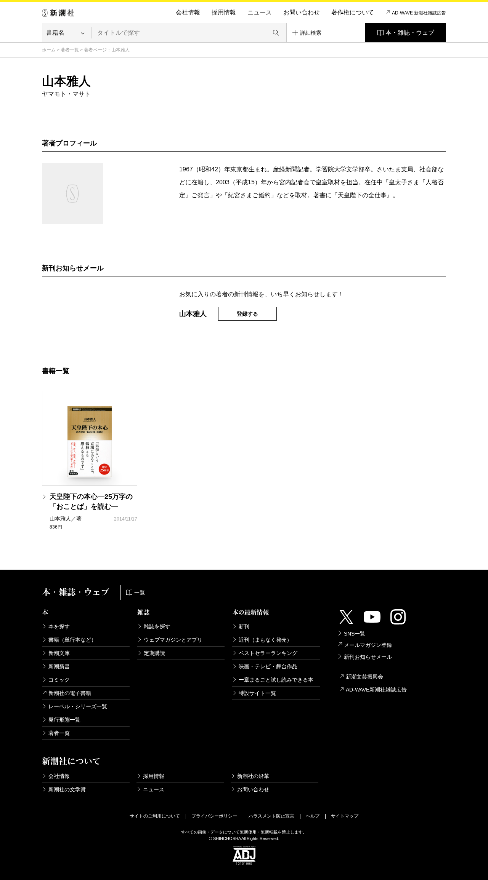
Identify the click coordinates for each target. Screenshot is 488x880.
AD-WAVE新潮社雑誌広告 (376, 690)
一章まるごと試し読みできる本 (276, 680)
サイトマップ (344, 816)
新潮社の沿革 (253, 776)
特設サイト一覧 (257, 693)
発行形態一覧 (64, 720)
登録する (247, 314)
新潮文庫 (59, 653)
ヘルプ (312, 816)
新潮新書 (59, 666)
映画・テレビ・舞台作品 (268, 666)
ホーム (49, 50)
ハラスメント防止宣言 (271, 816)
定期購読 (154, 653)
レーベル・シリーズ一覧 (77, 706)
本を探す (59, 626)
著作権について (352, 12)
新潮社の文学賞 (67, 789)
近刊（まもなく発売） (265, 640)
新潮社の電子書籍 (69, 693)
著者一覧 (70, 50)
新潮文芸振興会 (364, 677)
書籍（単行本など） (72, 640)
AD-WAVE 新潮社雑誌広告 (419, 13)
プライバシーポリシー (214, 816)
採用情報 (224, 12)
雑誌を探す (157, 626)
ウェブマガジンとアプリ (173, 640)
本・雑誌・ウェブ (409, 32)
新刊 (244, 626)
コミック (59, 680)
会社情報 (188, 12)
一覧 (139, 592)
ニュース (259, 12)
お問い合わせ (301, 12)
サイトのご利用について (155, 816)
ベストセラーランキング (268, 653)
